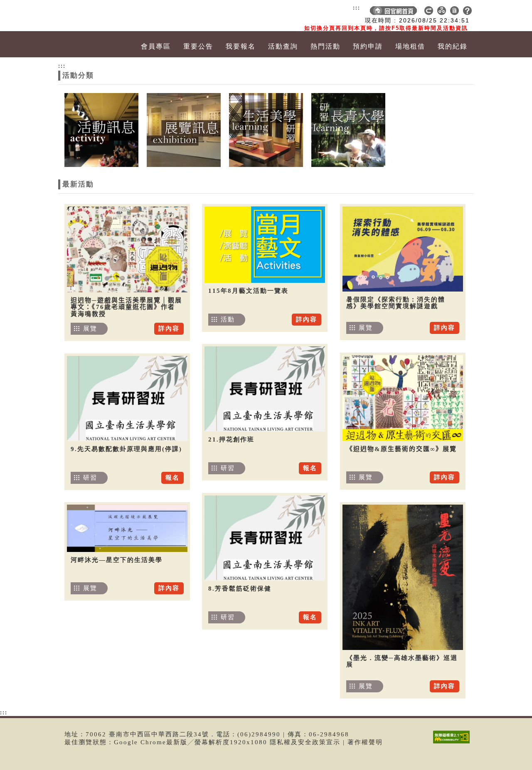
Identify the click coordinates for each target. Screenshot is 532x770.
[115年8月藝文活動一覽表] (265, 244)
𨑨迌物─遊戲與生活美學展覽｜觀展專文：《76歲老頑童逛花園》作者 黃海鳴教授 (126, 307)
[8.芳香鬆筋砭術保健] (265, 538)
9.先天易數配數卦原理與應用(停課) (126, 449)
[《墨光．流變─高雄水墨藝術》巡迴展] (403, 577)
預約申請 (368, 46)
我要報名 (241, 46)
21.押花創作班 (231, 439)
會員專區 (156, 46)
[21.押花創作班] (265, 389)
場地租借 (410, 46)
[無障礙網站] (453, 743)
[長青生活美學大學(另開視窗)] (348, 129)
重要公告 (198, 46)
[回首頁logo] (106, 15)
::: (356, 7)
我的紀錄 (453, 46)
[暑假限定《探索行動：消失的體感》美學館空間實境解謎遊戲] (403, 249)
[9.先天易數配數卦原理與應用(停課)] (127, 398)
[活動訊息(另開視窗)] (101, 129)
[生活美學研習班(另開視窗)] (266, 129)
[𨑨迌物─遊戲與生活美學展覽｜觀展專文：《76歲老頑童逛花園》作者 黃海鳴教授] (127, 249)
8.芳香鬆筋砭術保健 (239, 588)
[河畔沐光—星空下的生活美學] (127, 528)
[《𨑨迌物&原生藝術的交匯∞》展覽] (403, 398)
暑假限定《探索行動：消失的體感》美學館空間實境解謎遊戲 (395, 303)
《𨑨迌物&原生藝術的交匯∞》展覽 (401, 449)
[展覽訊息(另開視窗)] (184, 129)
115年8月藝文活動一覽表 (248, 290)
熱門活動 (325, 46)
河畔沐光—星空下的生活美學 (117, 560)
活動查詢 (283, 46)
